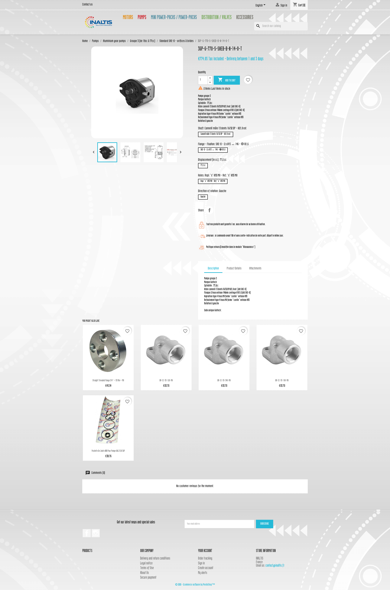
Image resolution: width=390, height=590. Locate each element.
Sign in (201, 563)
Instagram (96, 533)
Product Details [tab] (234, 268)
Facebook (87, 533)
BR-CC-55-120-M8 (166, 380)
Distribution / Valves (217, 18)
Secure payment (148, 578)
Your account (205, 551)
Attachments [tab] (255, 268)
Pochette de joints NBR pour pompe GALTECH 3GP (108, 451)
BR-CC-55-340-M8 (224, 380)
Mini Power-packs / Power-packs (174, 18)
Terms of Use (147, 568)
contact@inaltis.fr (274, 566)
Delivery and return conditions (155, 559)
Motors (128, 18)
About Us (144, 573)
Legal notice (146, 563)
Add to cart (227, 79)
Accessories (244, 18)
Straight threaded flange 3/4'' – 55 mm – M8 (108, 380)
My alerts (202, 573)
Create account (205, 568)
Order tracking (205, 559)
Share (209, 210)
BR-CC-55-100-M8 (281, 380)
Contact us (87, 4)
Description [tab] (213, 268)
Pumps (142, 18)
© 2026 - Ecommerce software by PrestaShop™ (195, 584)
